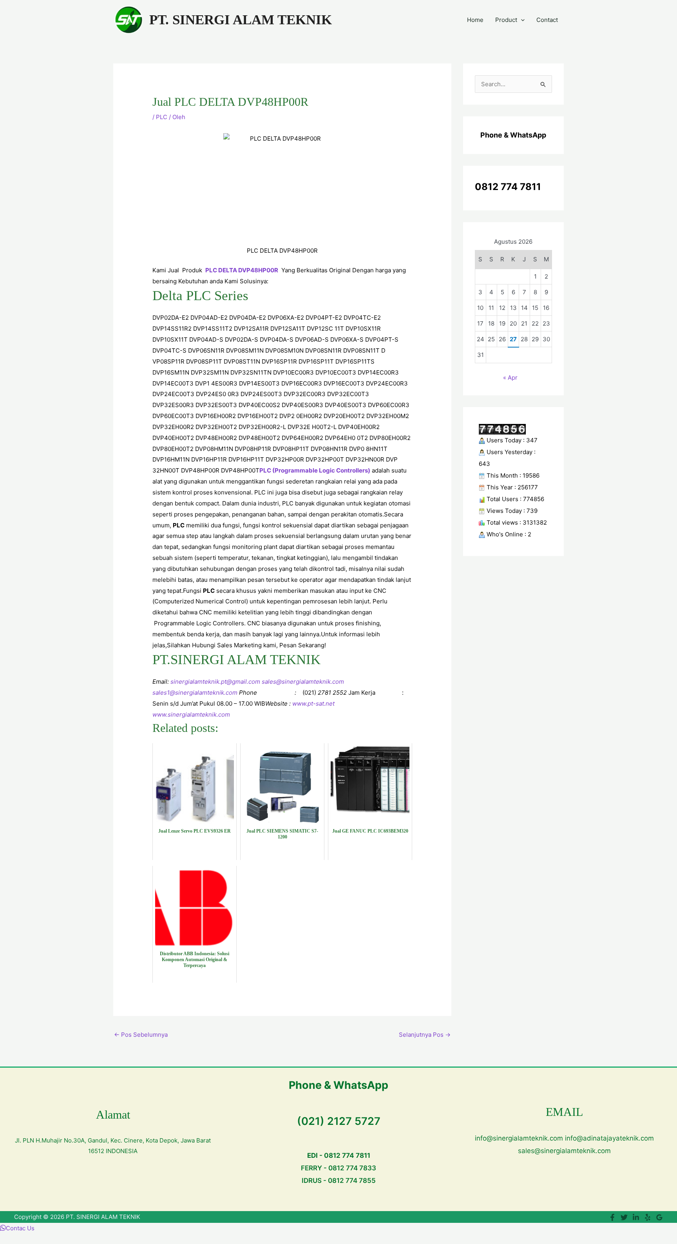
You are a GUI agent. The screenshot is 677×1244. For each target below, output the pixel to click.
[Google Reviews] (659, 1217)
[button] (521, 20)
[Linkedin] (635, 1217)
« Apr (510, 377)
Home (475, 20)
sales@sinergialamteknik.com (303, 681)
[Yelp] (647, 1217)
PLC (161, 117)
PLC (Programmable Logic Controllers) (314, 470)
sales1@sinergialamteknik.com (194, 692)
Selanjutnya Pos (425, 1034)
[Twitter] (624, 1217)
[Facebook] (612, 1217)
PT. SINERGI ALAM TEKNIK (240, 19)
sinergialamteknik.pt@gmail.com (215, 681)
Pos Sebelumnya (141, 1034)
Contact (547, 20)
